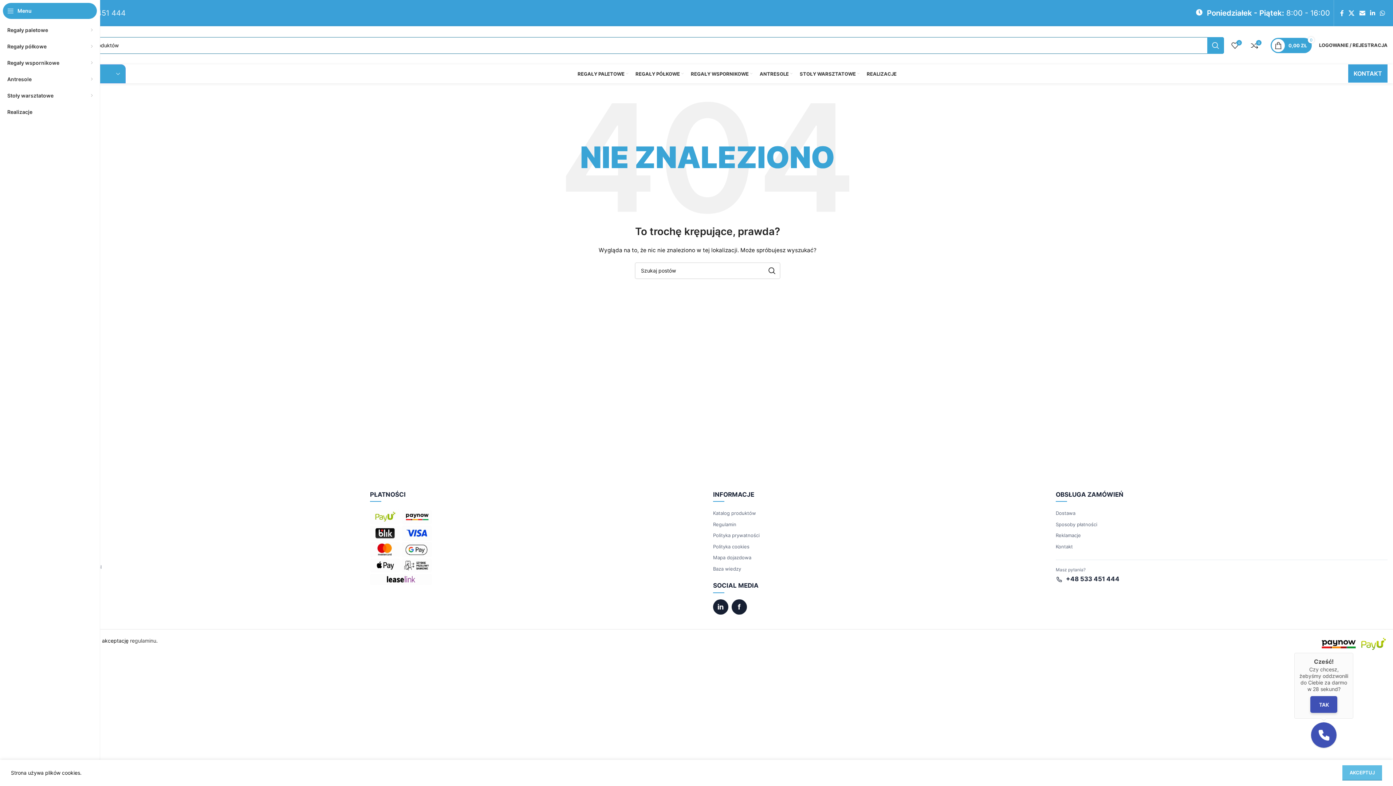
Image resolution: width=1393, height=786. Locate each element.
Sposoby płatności (1076, 524)
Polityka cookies (731, 546)
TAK (1324, 705)
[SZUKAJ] (1215, 45)
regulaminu (143, 641)
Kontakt (1064, 546)
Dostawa (1065, 513)
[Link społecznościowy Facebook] (1342, 13)
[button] (1324, 735)
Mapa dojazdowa (732, 557)
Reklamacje (1068, 535)
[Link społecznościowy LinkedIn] (1372, 13)
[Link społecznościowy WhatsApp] (1383, 13)
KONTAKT (1368, 73)
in (720, 607)
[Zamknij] (1353, 653)
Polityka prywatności (736, 535)
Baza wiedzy (727, 569)
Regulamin (724, 524)
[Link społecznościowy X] (1351, 13)
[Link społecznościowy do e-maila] (1362, 13)
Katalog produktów (734, 513)
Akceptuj (1362, 772)
